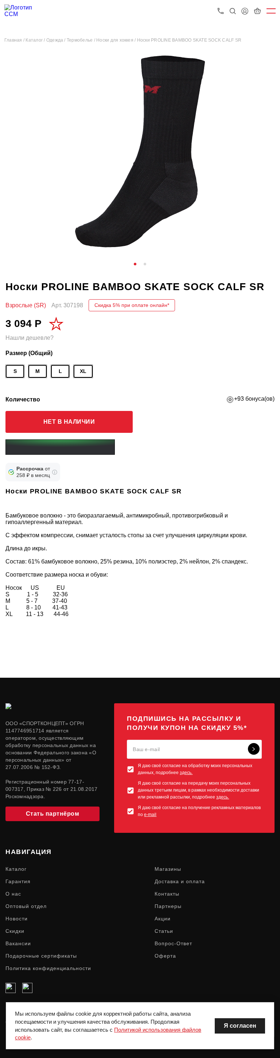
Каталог (16, 869)
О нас (13, 894)
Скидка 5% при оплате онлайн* (131, 305)
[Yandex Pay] (60, 447)
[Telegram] (27, 988)
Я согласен (240, 1026)
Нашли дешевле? (29, 338)
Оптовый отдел (26, 906)
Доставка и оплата (180, 881)
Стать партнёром (52, 814)
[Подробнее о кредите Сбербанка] (54, 472)
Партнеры (168, 906)
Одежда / (56, 40)
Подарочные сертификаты (41, 956)
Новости (16, 919)
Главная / (15, 40)
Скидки (14, 931)
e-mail (150, 814)
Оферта (165, 956)
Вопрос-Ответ (173, 943)
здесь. (186, 772)
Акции (163, 919)
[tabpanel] (140, 151)
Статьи (164, 931)
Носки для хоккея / (116, 40)
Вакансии (18, 943)
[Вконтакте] (10, 988)
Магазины (168, 869)
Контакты (167, 894)
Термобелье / (81, 40)
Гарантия (18, 881)
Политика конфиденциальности (48, 968)
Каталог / (36, 40)
